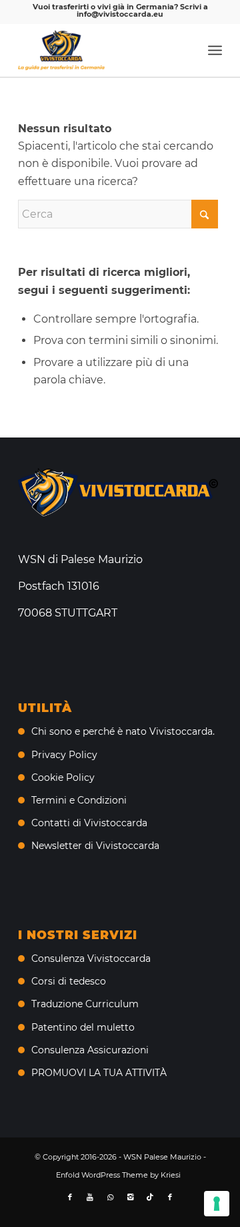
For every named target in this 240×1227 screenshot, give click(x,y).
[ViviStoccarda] (99, 50)
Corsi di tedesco (68, 981)
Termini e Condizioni (79, 800)
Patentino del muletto (83, 1027)
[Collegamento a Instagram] (130, 1197)
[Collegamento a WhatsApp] (110, 1197)
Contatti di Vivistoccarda (89, 823)
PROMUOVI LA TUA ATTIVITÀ (99, 1073)
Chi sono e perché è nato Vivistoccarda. (123, 731)
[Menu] (215, 50)
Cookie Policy (63, 777)
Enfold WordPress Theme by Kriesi (118, 1175)
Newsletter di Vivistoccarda (95, 846)
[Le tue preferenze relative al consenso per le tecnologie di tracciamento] (216, 1203)
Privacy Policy (64, 755)
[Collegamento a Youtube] (90, 1197)
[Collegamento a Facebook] (70, 1197)
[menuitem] (215, 50)
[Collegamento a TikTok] (150, 1197)
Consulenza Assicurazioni (90, 1050)
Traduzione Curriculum (85, 1004)
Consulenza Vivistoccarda (91, 958)
